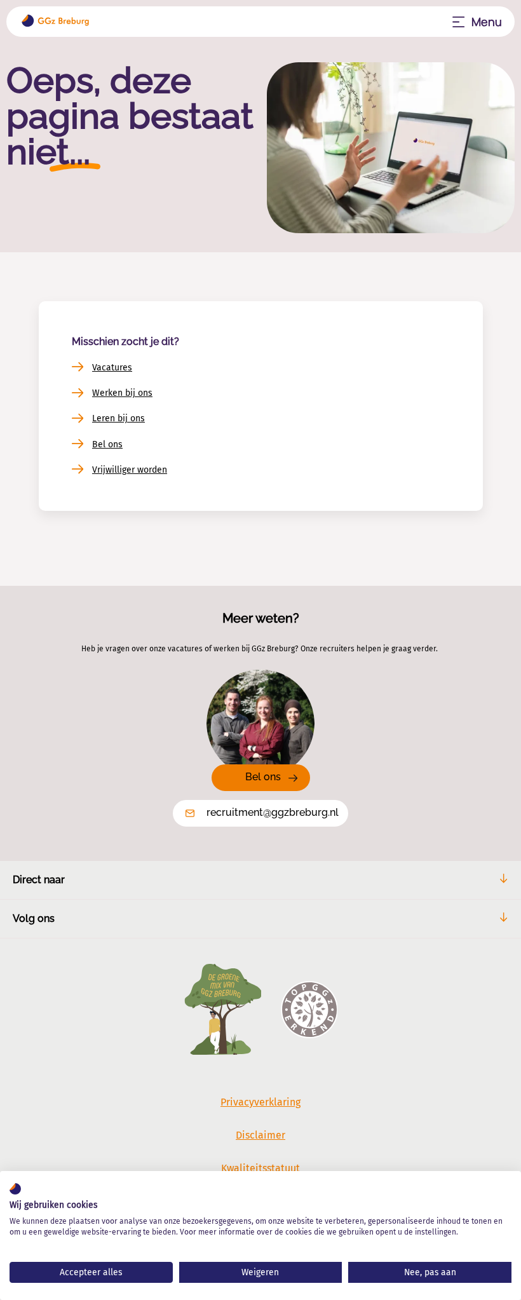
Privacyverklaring (260, 1102)
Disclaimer (260, 1135)
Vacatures (112, 367)
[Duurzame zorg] (222, 1010)
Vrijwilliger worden (129, 469)
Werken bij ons (122, 393)
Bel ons (107, 444)
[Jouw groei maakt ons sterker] (55, 22)
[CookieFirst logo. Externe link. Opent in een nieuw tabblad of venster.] (15, 1189)
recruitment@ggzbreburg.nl (272, 812)
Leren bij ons (118, 418)
